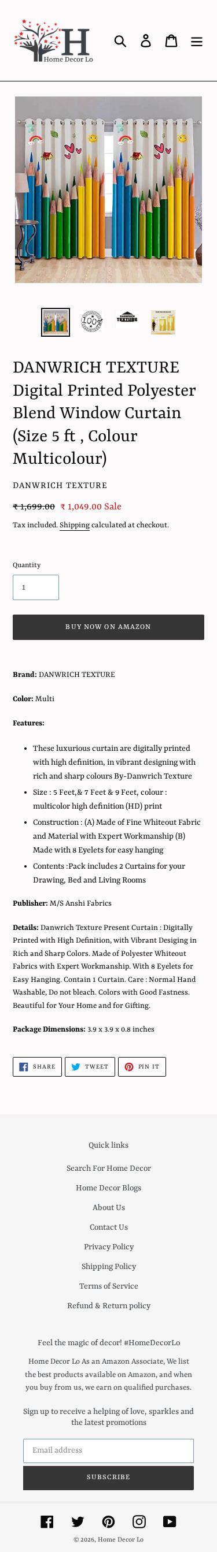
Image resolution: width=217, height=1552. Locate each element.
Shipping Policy (109, 1266)
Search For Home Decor (109, 1168)
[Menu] (196, 40)
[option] (55, 322)
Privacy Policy (109, 1247)
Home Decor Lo (121, 1540)
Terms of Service (108, 1286)
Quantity (27, 565)
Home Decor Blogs (108, 1188)
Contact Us (109, 1227)
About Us (109, 1207)
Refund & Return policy (108, 1306)
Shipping (75, 525)
